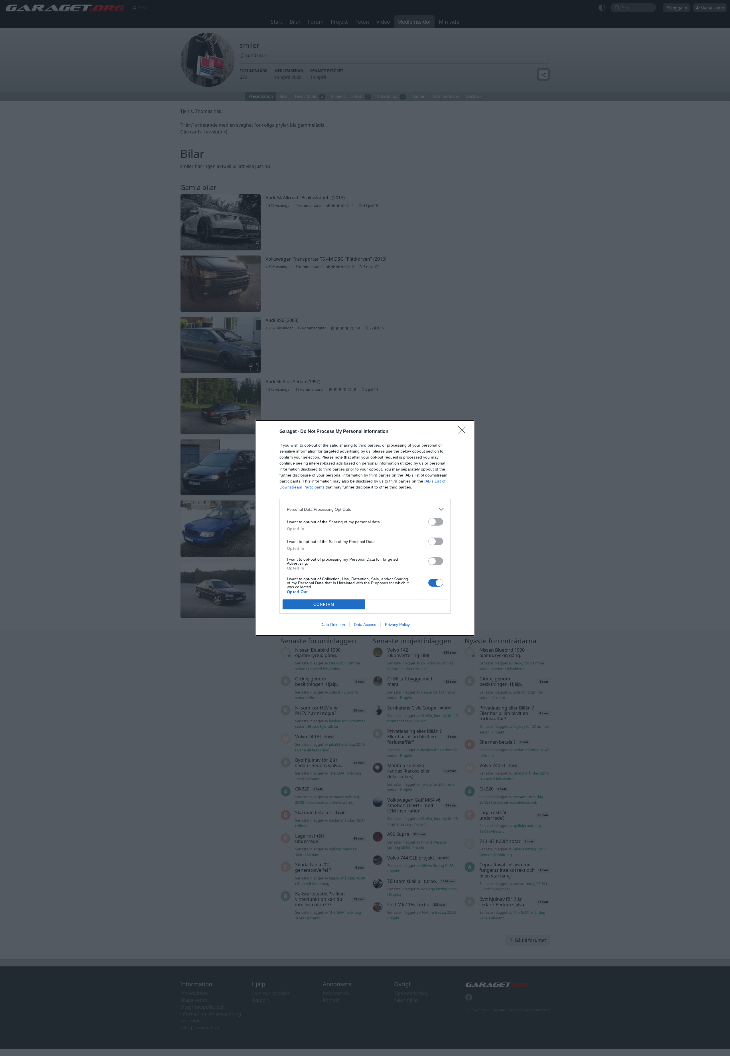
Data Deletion (333, 624)
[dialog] (365, 528)
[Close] (463, 431)
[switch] (435, 522)
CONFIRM (323, 604)
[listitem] (365, 509)
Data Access (365, 624)
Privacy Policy (397, 624)
